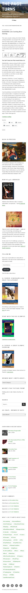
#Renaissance (6, 558)
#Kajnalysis (6, 548)
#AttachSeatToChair (19, 524)
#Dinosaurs (6, 537)
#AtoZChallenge (7, 524)
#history (5, 545)
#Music (22, 550)
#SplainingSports (7, 566)
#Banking (5, 526)
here (3, 310)
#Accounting (6, 521)
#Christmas (13, 532)
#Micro (16, 550)
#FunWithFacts (7, 542)
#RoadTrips (15, 558)
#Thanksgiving (7, 572)
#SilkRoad (11, 564)
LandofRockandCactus (8, 577)
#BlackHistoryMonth (8, 529)
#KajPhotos (14, 548)
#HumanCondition (14, 545)
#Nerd (5, 553)
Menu (14, 20)
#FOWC (15, 540)
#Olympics (20, 556)
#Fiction (13, 537)
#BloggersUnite (20, 529)
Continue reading (6, 116)
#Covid (16, 534)
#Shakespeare (16, 561)
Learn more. (10, 372)
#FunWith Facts (17, 542)
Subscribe (6, 269)
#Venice (5, 575)
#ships (5, 564)
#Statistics (17, 566)
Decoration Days (14, 500)
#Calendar (6, 532)
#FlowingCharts (7, 540)
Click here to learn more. (8, 339)
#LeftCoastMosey (7, 550)
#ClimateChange (7, 534)
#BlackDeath (13, 526)
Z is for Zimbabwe (14, 506)
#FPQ (21, 540)
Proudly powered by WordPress (10, 589)
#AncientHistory (16, 521)
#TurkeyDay (16, 572)
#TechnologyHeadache (9, 569)
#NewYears (11, 553)
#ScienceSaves (7, 561)
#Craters (22, 534)
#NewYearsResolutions (9, 556)
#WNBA (11, 575)
